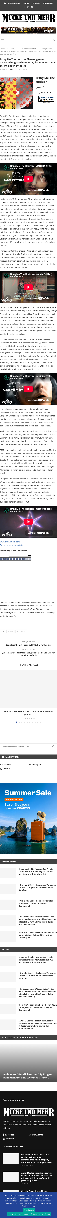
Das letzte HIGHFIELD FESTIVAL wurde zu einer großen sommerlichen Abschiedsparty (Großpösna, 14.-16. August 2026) (36, 1158)
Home (2, 48)
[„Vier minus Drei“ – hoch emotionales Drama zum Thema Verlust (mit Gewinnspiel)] (8, 905)
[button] (2, 696)
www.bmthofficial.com (10, 541)
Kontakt (26, 3)
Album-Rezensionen (28, 48)
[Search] (54, 40)
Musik (13, 48)
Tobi (11, 69)
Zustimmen (29, 1210)
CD (3, 631)
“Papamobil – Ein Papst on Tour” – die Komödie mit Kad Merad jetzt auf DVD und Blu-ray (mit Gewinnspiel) (36, 871)
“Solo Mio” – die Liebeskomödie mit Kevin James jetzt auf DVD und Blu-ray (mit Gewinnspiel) (38, 935)
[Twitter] (32, 7)
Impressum (36, 3)
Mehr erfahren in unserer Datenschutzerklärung (29, 1214)
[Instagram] (28, 7)
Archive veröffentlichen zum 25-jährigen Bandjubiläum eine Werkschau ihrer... (27, 1076)
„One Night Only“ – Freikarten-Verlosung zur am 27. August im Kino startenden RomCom (37, 887)
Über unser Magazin (12, 3)
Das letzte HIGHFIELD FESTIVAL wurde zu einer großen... (28, 713)
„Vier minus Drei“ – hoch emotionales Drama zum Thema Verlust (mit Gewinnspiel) (36, 903)
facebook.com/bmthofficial (11, 545)
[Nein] (52, 1205)
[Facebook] (24, 7)
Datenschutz (48, 3)
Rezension (21, 631)
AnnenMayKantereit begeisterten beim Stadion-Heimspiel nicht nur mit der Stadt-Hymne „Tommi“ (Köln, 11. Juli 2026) (36, 1177)
